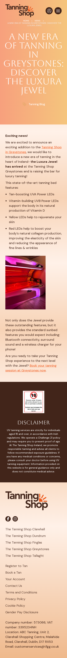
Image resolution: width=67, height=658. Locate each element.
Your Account (15, 579)
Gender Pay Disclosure (21, 612)
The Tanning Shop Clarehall (25, 529)
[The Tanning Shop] (19, 11)
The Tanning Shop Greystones (27, 549)
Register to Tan (16, 566)
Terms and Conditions (21, 592)
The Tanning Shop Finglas (23, 542)
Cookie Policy (15, 605)
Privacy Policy (15, 599)
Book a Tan (13, 572)
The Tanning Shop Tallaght (24, 556)
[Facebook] (8, 519)
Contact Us (13, 586)
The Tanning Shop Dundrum (25, 536)
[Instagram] (15, 519)
